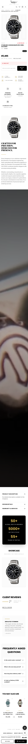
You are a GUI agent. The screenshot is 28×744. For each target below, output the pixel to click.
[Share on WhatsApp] (25, 728)
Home (2, 10)
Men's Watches (19, 733)
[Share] (25, 733)
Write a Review (7, 607)
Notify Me (22, 68)
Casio (12, 10)
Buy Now (7, 741)
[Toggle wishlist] (12, 698)
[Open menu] (2, 6)
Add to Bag (22, 741)
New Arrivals (8, 733)
